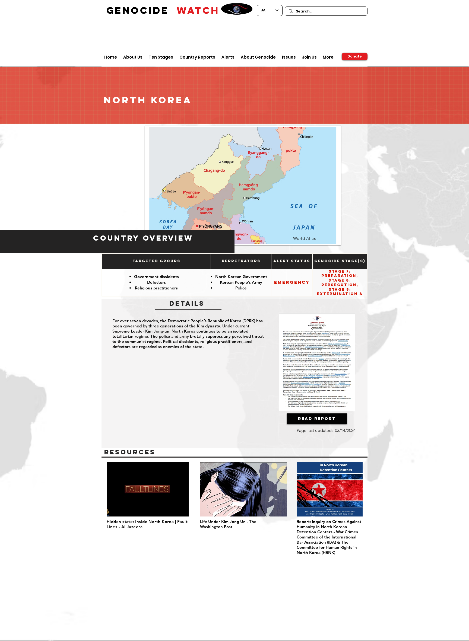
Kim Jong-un (157, 331)
